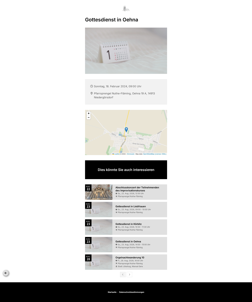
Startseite (112, 292)
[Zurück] (5, 273)
